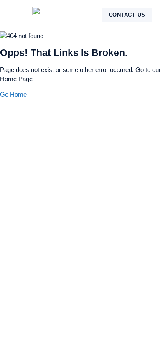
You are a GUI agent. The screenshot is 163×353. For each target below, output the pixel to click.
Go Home (13, 94)
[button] (22, 15)
